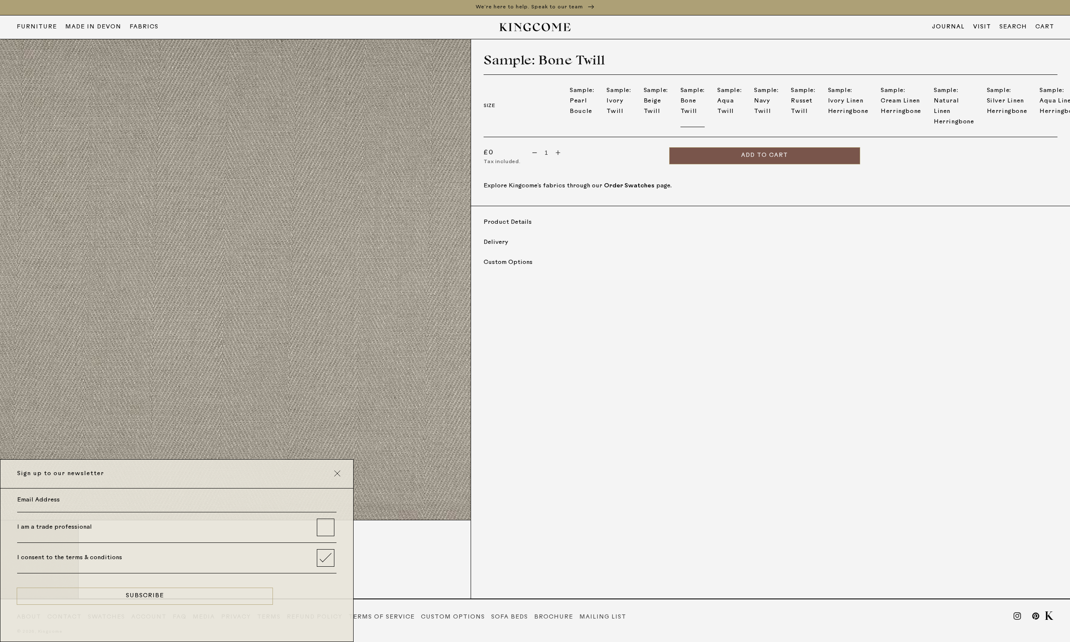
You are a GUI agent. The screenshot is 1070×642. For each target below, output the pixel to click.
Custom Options (453, 617)
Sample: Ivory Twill (618, 101)
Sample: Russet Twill (803, 101)
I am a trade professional (54, 527)
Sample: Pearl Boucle (582, 101)
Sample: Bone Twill (692, 101)
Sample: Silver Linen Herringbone (1007, 101)
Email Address (38, 500)
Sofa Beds (509, 617)
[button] (1013, 27)
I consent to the (69, 558)
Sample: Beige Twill (656, 101)
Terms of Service (382, 617)
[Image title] (235, 279)
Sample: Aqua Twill (729, 101)
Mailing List (602, 617)
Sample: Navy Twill (766, 101)
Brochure (553, 617)
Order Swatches (629, 186)
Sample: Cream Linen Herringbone (901, 101)
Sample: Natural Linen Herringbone (954, 106)
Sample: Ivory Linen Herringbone (848, 101)
